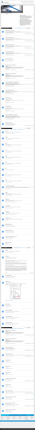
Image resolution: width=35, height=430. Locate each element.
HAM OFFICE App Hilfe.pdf (7, 277)
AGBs (31, 417)
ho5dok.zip (6, 362)
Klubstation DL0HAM (26, 419)
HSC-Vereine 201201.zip (7, 226)
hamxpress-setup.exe (7, 125)
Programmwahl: (25, 128)
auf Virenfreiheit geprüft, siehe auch (29, 78)
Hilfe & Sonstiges (21, 328)
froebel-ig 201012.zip (7, 232)
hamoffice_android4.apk (7, 86)
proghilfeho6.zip (6, 300)
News (1, 418)
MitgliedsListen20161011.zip (8, 214)
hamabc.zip (6, 252)
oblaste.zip (6, 195)
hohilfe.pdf (6, 306)
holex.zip (6, 139)
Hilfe (14, 78)
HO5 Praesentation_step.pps (8, 312)
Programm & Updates (16, 247)
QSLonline (26, 418)
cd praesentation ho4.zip (7, 318)
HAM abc (25, 417)
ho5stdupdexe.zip (7, 356)
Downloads (2, 417)
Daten (20, 247)
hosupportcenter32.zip (7, 102)
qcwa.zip (6, 158)
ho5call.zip (6, 368)
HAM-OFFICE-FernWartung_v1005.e (8, 258)
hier (5, 220)
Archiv (22, 247)
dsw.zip (6, 164)
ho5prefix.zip (6, 374)
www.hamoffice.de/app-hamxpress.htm (11, 92)
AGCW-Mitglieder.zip (7, 133)
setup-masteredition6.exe (7, 343)
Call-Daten (8, 418)
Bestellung (8, 419)
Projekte (31, 418)
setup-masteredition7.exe (7, 78)
